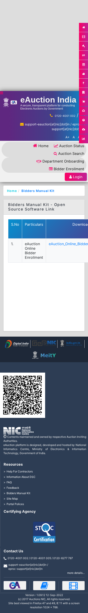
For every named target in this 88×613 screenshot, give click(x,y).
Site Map (12, 498)
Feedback (13, 487)
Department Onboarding (63, 161)
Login (77, 177)
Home (43, 146)
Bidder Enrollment (69, 169)
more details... (76, 573)
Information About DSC (21, 477)
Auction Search (71, 153)
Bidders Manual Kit (37, 191)
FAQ (9, 482)
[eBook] (44, 585)
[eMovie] (73, 585)
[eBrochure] (15, 585)
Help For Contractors (20, 471)
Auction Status (71, 146)
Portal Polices (15, 504)
